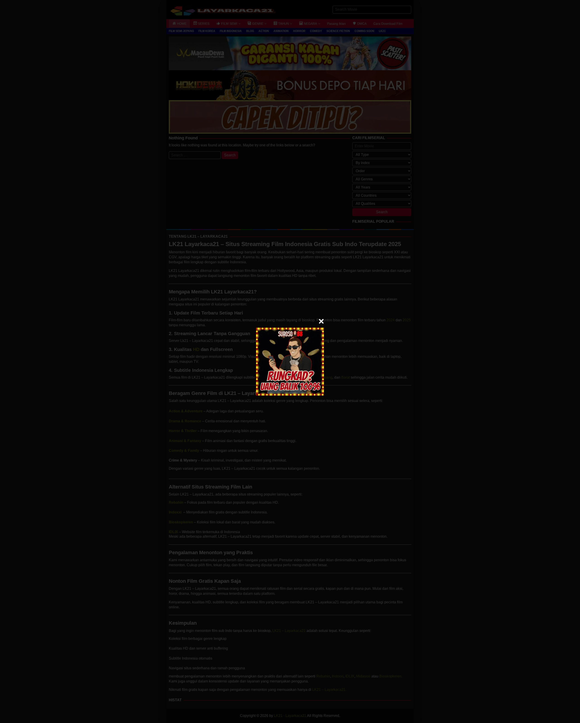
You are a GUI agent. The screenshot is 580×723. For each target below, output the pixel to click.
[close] (321, 321)
